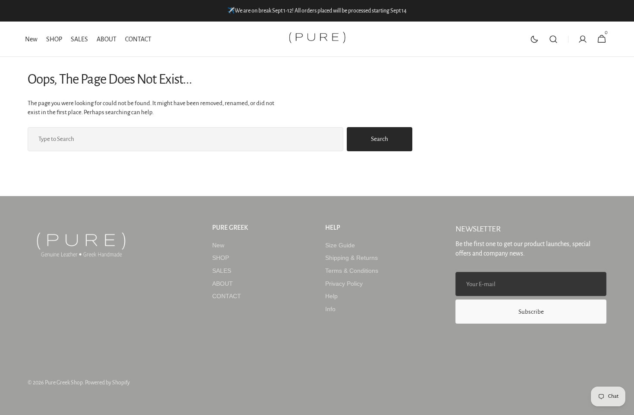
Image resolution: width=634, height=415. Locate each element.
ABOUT (222, 283)
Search (379, 139)
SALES (221, 270)
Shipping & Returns (351, 257)
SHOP (220, 257)
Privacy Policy (344, 283)
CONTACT (226, 296)
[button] (553, 39)
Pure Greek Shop (64, 383)
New (218, 245)
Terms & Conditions (351, 270)
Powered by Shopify (107, 383)
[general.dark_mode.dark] (534, 39)
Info (330, 309)
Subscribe (531, 312)
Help (331, 296)
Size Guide (340, 245)
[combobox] (185, 139)
